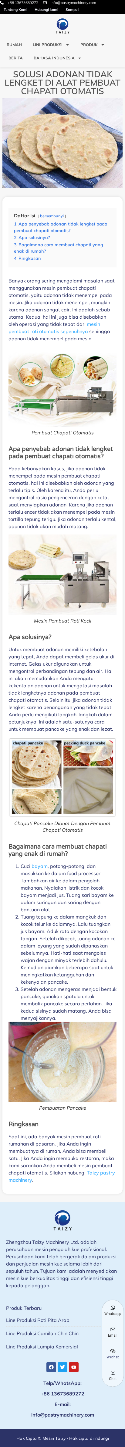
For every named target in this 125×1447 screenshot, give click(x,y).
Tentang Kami (15, 9)
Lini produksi (47, 44)
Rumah (14, 44)
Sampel (72, 9)
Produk (89, 44)
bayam (40, 866)
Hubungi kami (46, 9)
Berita (15, 57)
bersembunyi (52, 215)
